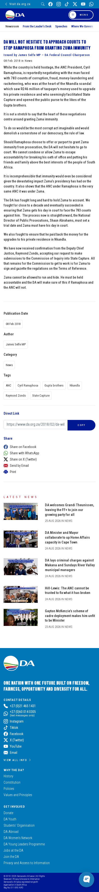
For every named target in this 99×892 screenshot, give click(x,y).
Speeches (61, 26)
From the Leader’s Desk (37, 26)
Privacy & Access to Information (26, 879)
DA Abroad (11, 832)
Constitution (12, 782)
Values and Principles (18, 795)
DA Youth (10, 819)
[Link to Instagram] (58, 4)
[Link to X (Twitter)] (75, 4)
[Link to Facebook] (50, 4)
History (8, 776)
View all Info (15, 760)
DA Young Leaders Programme (24, 844)
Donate (8, 813)
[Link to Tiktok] (67, 4)
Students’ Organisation (19, 825)
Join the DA (11, 857)
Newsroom (12, 26)
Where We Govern (82, 26)
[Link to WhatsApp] (91, 4)
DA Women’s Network (18, 838)
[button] (48, 447)
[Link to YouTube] (83, 4)
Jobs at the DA (13, 850)
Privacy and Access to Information (27, 863)
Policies (9, 789)
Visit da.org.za (19, 4)
